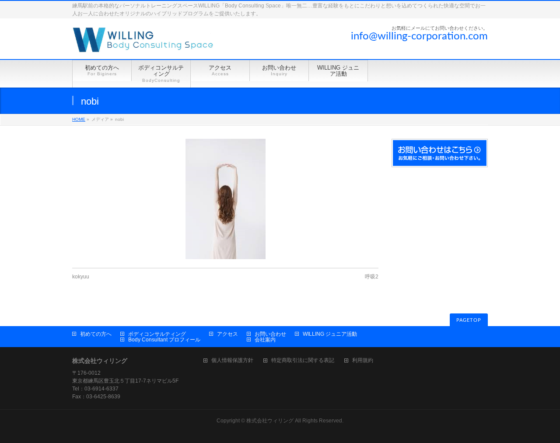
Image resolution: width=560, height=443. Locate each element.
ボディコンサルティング (157, 334)
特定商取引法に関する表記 (302, 360)
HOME (78, 119)
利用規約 (362, 360)
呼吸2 (371, 277)
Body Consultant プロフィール (164, 340)
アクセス (227, 334)
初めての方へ (96, 334)
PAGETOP (468, 320)
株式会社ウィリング (270, 421)
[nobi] (225, 199)
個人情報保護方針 (232, 360)
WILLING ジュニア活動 (330, 334)
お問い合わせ (270, 334)
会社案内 (265, 340)
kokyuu (80, 277)
